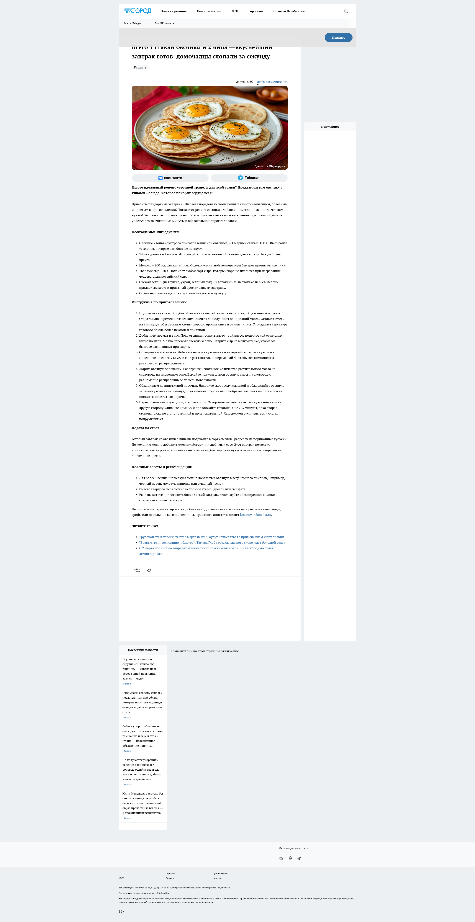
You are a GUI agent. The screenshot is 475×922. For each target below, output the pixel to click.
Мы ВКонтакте (164, 23)
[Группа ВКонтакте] (170, 178)
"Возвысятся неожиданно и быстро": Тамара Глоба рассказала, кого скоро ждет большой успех (212, 542)
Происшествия (220, 873)
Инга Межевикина (272, 82)
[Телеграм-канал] (249, 178)
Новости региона (174, 11)
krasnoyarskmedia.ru (255, 514)
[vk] (137, 570)
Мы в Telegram (134, 23)
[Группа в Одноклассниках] (290, 858)
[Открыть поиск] (346, 11)
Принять (338, 37)
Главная (170, 878)
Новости (217, 878)
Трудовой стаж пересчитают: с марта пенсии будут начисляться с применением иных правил (211, 537)
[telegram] (150, 570)
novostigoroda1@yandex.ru (216, 887)
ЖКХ (121, 878)
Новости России (209, 11)
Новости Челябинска (289, 11)
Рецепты (140, 67)
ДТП (235, 11)
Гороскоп (256, 11)
